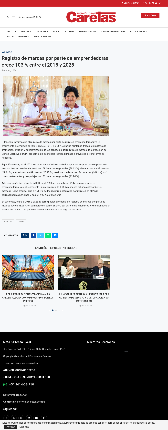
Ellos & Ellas (137, 32)
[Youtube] (156, 3)
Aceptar (11, 426)
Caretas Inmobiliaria (113, 32)
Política (11, 32)
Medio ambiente (87, 32)
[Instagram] (150, 3)
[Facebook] (143, 3)
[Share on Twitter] (40, 235)
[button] (6, 283)
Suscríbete (150, 15)
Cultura (69, 32)
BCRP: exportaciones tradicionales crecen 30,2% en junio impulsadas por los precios (28, 297)
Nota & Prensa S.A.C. (17, 342)
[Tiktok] (160, 3)
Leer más (24, 427)
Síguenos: (10, 409)
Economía (42, 32)
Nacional (26, 32)
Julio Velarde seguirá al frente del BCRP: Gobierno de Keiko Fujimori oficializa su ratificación (84, 297)
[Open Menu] (13, 17)
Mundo (56, 32)
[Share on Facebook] (33, 235)
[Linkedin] (153, 3)
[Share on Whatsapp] (48, 235)
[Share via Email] (55, 235)
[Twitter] (146, 3)
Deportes (23, 37)
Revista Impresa (43, 37)
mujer (21, 222)
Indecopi (8, 222)
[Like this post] (26, 235)
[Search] (8, 17)
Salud (10, 37)
